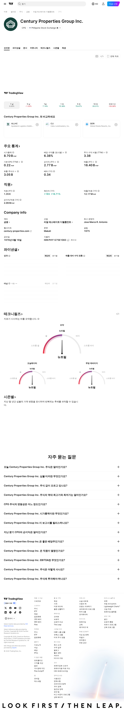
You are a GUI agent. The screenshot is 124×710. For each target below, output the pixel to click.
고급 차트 (107, 609)
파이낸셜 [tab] (16, 48)
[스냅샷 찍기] (97, 56)
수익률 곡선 (38, 663)
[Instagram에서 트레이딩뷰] (20, 608)
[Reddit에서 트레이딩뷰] (20, 612)
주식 (36, 609)
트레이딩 (82, 622)
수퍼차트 (37, 601)
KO (96, 4)
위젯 (105, 601)
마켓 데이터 (58, 606)
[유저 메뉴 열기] (103, 3)
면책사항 (57, 681)
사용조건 (57, 678)
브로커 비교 (58, 622)
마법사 (81, 637)
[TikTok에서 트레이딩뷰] (15, 612)
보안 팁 (56, 692)
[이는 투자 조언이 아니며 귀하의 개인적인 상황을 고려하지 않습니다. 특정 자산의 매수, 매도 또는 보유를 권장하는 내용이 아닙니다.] (38, 319)
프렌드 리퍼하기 (85, 606)
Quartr (14, 648)
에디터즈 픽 (83, 627)
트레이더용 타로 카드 (62, 668)
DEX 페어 (37, 622)
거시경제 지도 (39, 668)
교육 (81, 625)
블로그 (56, 650)
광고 (105, 619)
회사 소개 (57, 645)
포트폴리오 (38, 660)
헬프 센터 (57, 653)
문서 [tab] (25, 48)
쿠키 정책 (57, 686)
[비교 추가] (37, 125)
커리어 (56, 655)
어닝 (36, 647)
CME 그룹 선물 (59, 632)
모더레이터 (83, 614)
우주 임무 (57, 647)
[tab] (47, 255)
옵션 (36, 666)
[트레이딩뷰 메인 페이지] (11, 4)
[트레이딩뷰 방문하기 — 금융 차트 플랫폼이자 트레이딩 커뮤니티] (13, 93)
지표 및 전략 (84, 635)
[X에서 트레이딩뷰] (5, 608)
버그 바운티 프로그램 (62, 694)
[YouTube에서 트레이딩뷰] (15, 608)
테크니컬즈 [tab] (45, 48)
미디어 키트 (58, 658)
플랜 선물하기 (59, 609)
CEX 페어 (37, 619)
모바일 (36, 678)
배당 (36, 650)
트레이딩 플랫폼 (110, 612)
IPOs (36, 653)
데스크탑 (37, 681)
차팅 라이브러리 (110, 604)
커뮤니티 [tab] (34, 48)
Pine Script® (39, 671)
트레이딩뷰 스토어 (61, 666)
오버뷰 (56, 617)
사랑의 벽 (82, 604)
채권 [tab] (64, 48)
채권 (36, 614)
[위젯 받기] (102, 56)
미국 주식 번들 (59, 637)
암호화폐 (37, 617)
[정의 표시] (13, 152)
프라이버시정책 (60, 684)
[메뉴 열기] (5, 3)
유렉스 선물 (58, 635)
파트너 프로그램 (110, 625)
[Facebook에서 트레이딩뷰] (10, 608)
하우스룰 (82, 612)
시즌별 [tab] (56, 48)
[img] (57, 28)
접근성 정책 (58, 689)
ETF (35, 611)
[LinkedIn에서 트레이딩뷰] (5, 612)
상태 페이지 (58, 697)
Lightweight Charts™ (112, 606)
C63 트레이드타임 (61, 671)
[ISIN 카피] (68, 240)
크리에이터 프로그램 (87, 609)
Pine (36, 625)
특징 (55, 601)
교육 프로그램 (109, 627)
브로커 (56, 619)
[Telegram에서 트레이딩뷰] (10, 612)
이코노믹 (37, 645)
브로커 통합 (108, 622)
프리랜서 (82, 640)
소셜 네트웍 (83, 601)
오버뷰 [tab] (7, 48)
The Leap (57, 625)
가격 (55, 604)
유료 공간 (82, 643)
